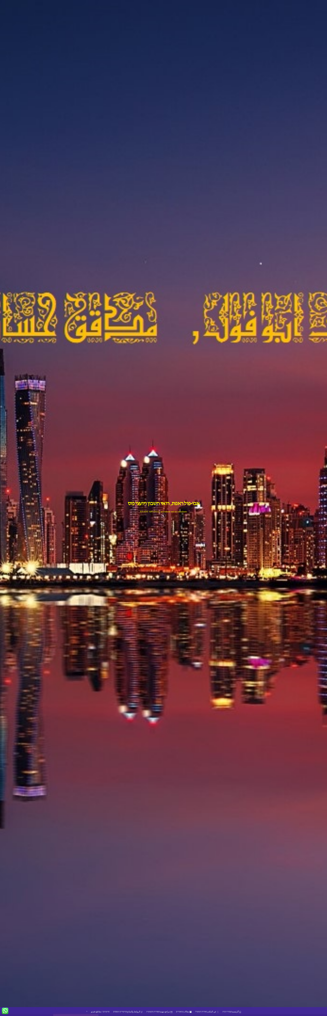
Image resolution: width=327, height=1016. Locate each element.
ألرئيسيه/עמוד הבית (231, 1011)
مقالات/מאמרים (183, 1011)
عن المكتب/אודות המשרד (206, 1011)
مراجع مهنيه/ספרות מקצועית (158, 1011)
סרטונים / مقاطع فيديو (100, 1011)
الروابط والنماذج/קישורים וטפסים (127, 1011)
